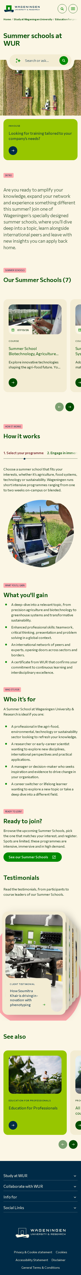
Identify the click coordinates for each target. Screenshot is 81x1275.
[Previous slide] (59, 407)
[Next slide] (69, 407)
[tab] (23, 453)
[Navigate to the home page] (21, 8)
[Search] (63, 60)
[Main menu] (73, 8)
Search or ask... (37, 60)
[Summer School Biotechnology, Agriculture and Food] (13, 382)
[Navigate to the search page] (62, 8)
